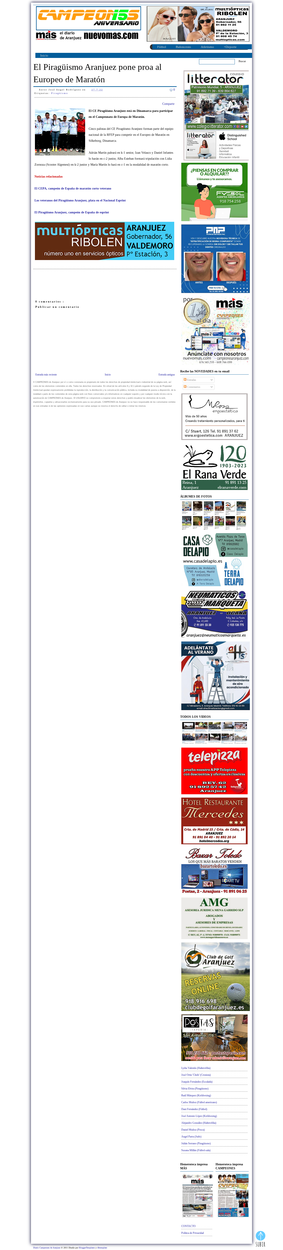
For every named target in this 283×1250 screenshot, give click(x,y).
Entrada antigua (167, 374)
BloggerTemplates (87, 1247)
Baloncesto (183, 47)
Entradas (191, 379)
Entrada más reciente (46, 374)
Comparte (168, 103)
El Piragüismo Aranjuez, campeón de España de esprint (71, 212)
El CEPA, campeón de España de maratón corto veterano (72, 188)
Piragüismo (59, 93)
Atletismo (207, 47)
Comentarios (193, 387)
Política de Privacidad (192, 1233)
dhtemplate (102, 1247)
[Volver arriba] (260, 1239)
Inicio (44, 55)
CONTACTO (188, 1226)
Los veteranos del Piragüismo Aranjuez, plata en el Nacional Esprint (80, 200)
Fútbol (161, 47)
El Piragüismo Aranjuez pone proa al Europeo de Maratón (97, 73)
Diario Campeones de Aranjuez (47, 1247)
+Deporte (230, 47)
